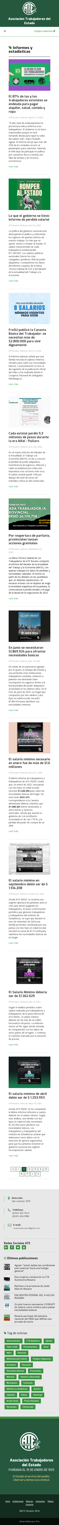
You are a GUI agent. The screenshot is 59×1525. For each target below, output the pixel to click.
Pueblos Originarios (42, 1359)
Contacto (29, 1504)
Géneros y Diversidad (30, 1377)
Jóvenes (37, 1389)
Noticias (29, 1501)
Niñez (9, 1353)
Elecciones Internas (15, 1371)
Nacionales (12, 1407)
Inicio (8, 1501)
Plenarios (22, 1353)
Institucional (18, 1501)
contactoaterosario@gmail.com (26, 1228)
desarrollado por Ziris (29, 1521)
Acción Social (12, 1401)
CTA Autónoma (33, 1341)
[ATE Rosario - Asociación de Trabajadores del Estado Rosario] (29, 8)
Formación (28, 1383)
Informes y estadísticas (17, 1389)
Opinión (49, 1341)
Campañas (40, 1501)
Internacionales (13, 1341)
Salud (45, 1347)
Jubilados (11, 1395)
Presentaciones (30, 1347)
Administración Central (17, 1359)
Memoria (10, 1377)
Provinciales (35, 1371)
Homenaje (37, 1395)
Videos (24, 1395)
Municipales (12, 1383)
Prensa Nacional (31, 1401)
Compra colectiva (43, 31)
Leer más (13, 166)
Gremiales (11, 1365)
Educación (26, 1365)
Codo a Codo (12, 1347)
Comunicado (27, 1407)
